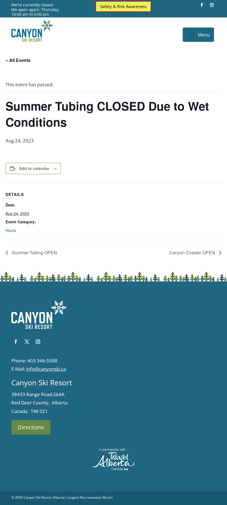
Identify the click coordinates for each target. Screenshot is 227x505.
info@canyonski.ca (46, 369)
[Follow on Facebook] (202, 5)
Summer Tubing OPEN (34, 252)
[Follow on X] (26, 341)
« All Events (18, 60)
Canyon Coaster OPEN (192, 252)
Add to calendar (34, 168)
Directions (31, 427)
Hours (11, 230)
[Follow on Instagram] (212, 5)
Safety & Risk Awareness (123, 6)
